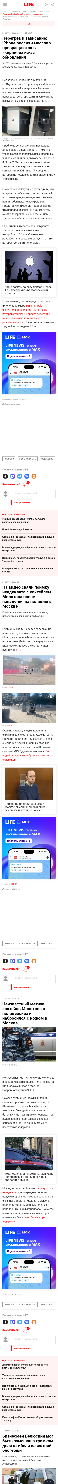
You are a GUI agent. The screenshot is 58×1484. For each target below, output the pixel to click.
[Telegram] (20, 476)
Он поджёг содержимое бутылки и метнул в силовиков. (27, 755)
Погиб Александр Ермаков (17, 529)
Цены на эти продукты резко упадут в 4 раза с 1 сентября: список (28, 559)
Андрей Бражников (13, 889)
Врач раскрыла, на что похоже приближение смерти (27, 570)
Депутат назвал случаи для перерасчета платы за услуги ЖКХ (25, 1366)
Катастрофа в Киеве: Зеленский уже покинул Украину (27, 1419)
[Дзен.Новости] (5, 476)
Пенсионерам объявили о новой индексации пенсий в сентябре (27, 1387)
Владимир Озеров (12, 404)
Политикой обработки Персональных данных (22, 14)
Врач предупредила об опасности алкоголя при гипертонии (29, 549)
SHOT (19, 649)
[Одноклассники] (34, 476)
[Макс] (12, 476)
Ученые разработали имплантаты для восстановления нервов (24, 520)
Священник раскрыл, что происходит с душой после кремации (28, 538)
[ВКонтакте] (27, 476)
